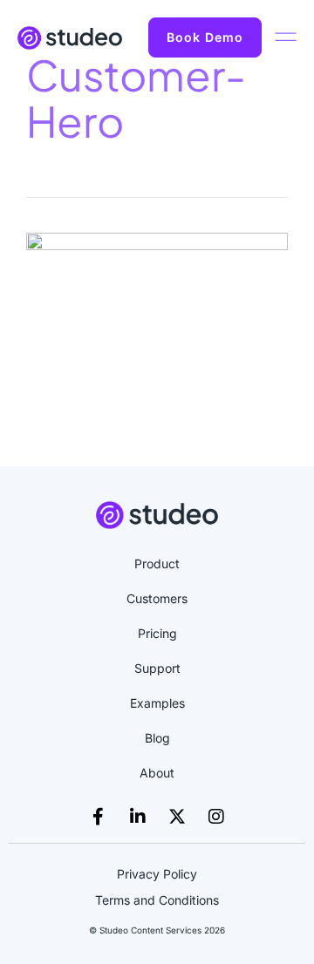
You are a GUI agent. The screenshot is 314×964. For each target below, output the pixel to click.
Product (157, 563)
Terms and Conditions (157, 900)
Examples (157, 703)
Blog (157, 737)
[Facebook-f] (98, 816)
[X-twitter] (177, 816)
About (157, 772)
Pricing (157, 633)
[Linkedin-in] (138, 816)
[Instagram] (216, 816)
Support (157, 668)
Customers (157, 598)
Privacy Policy (157, 873)
